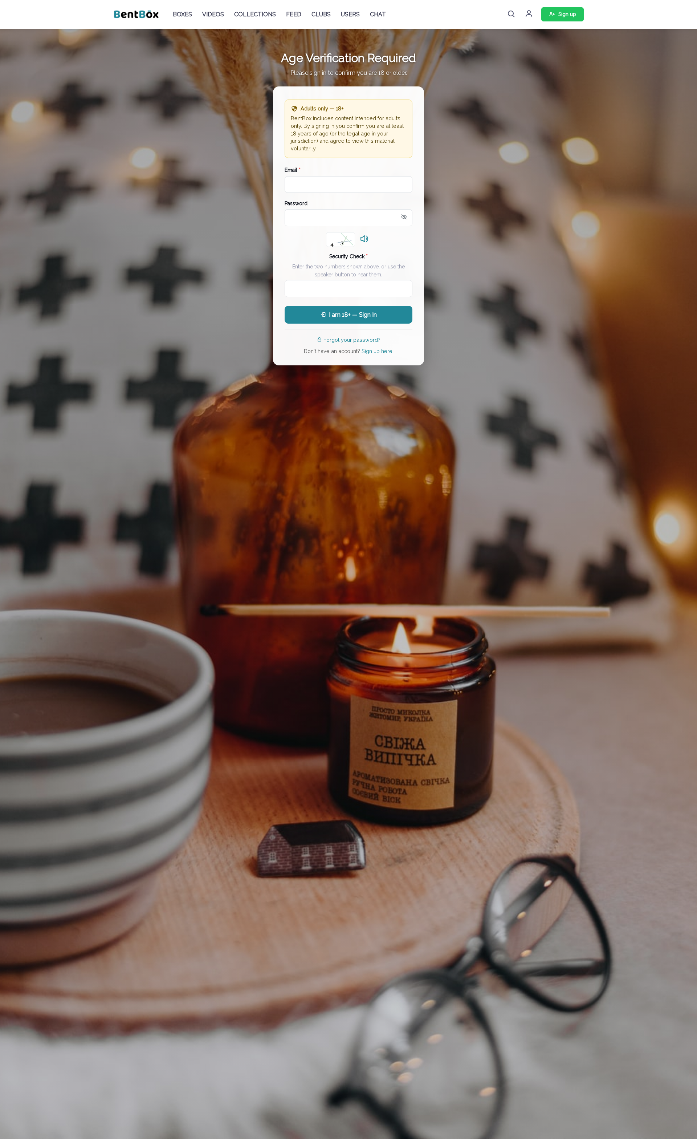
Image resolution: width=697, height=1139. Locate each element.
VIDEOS (213, 14)
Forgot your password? (351, 340)
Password (296, 203)
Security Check (348, 256)
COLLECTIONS (255, 14)
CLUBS (321, 14)
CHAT (378, 14)
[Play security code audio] (364, 239)
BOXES (182, 14)
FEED (293, 14)
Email (293, 170)
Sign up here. (378, 351)
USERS (350, 14)
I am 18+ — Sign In (353, 314)
